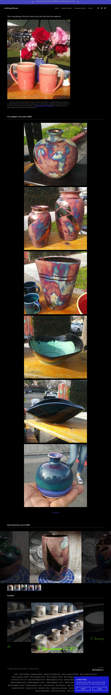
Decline (83, 688)
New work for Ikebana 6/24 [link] (52, 674)
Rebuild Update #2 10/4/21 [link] (16, 685)
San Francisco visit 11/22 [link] (19, 679)
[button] (91, 8)
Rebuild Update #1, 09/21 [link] (34, 685)
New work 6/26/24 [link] (80, 8)
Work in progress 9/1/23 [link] (37, 677)
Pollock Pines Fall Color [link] (58, 691)
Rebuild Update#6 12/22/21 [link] (36, 682)
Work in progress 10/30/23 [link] (20, 677)
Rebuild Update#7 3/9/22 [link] (18, 682)
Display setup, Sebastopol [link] (59, 688)
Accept (100, 688)
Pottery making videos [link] (43, 691)
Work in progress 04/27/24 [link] (70, 674)
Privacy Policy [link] (71, 691)
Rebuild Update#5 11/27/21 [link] (55, 682)
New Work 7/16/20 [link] (44, 688)
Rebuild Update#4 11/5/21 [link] (73, 682)
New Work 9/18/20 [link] (31, 688)
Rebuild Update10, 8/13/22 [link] (54, 679)
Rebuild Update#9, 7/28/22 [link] (72, 679)
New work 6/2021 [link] (49, 685)
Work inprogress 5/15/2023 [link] (72, 677)
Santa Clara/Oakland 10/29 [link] (36, 679)
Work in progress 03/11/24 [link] (88, 674)
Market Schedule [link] (66, 8)
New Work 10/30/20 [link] (18, 688)
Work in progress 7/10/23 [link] (55, 677)
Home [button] (16, 674)
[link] (11, 8)
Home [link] (57, 8)
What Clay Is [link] (71, 685)
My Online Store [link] (61, 685)
